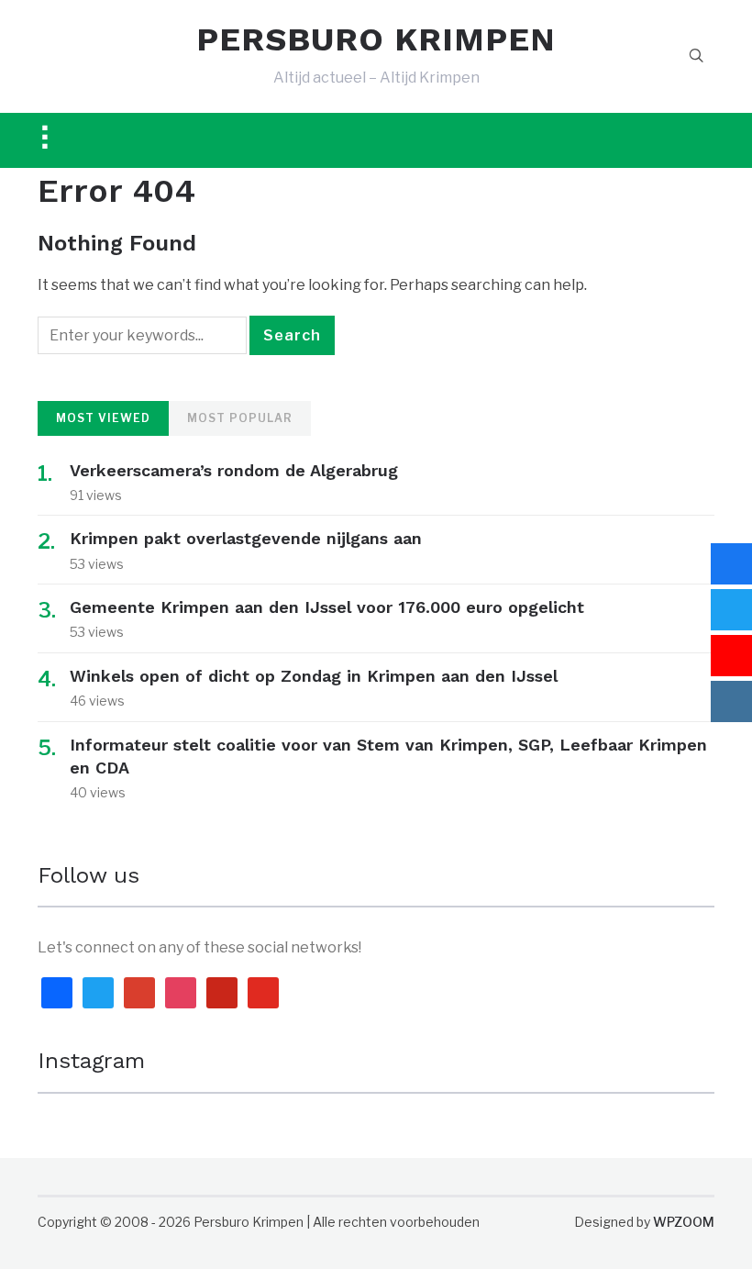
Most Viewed (103, 418)
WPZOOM (683, 1222)
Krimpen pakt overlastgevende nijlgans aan (246, 538)
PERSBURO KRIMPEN (376, 39)
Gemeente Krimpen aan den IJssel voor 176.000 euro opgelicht (327, 607)
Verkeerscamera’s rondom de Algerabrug (234, 470)
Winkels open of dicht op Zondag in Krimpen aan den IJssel (314, 675)
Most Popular (240, 418)
